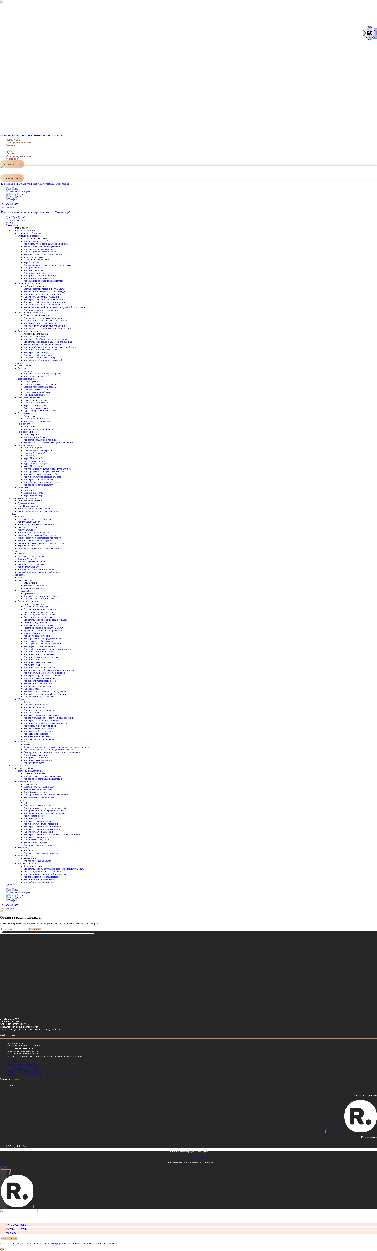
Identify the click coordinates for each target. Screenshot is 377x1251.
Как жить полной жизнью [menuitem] (37, 736)
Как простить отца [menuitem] (33, 267)
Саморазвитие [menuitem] (19, 363)
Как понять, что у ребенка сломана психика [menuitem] (46, 243)
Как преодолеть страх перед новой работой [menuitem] (45, 810)
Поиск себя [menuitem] (17, 575)
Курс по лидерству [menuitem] (33, 495)
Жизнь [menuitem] (21, 699)
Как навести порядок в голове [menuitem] (39, 696)
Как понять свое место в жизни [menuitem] (39, 667)
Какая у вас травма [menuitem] (27, 527)
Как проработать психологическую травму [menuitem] (39, 537)
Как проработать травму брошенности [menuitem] (37, 535)
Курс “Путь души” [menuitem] (33, 458)
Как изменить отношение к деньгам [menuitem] (36, 569)
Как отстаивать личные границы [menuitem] (40, 439)
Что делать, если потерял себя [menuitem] (38, 617)
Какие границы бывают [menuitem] (36, 437)
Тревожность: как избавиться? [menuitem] (39, 786)
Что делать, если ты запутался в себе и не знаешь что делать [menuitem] (54, 869)
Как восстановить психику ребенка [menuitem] (41, 249)
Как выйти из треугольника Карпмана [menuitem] (43, 778)
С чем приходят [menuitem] (14, 225)
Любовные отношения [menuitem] (29, 283)
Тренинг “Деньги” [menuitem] (27, 559)
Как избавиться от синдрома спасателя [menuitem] (43, 482)
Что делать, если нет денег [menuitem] (31, 556)
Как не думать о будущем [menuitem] (36, 839)
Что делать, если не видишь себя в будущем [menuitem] (45, 620)
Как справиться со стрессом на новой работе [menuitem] (46, 808)
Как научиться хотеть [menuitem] (34, 763)
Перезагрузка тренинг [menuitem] (35, 461)
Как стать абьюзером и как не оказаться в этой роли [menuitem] (50, 347)
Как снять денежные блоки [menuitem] (31, 561)
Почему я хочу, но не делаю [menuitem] (37, 622)
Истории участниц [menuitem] (15, 220)
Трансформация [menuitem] (26, 379)
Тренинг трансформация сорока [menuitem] (40, 384)
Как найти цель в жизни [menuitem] (36, 704)
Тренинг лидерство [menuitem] (33, 492)
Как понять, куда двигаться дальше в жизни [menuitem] (46, 723)
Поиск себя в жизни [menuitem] (28, 601)
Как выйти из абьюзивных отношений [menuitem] (43, 360)
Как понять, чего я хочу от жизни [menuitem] (40, 726)
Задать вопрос (7, 207)
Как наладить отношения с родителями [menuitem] (43, 281)
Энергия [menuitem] (22, 368)
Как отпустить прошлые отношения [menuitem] (42, 304)
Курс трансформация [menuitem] (34, 394)
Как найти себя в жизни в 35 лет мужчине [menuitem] (45, 691)
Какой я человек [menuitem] (32, 633)
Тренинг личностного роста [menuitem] (38, 450)
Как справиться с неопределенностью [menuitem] (43, 638)
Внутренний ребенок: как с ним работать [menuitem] (38, 548)
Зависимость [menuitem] (24, 855)
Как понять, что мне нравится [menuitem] (39, 651)
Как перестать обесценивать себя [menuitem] (40, 474)
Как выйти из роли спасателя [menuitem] (38, 485)
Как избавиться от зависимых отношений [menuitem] (45, 326)
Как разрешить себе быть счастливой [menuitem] (42, 643)
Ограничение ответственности (22, 1053)
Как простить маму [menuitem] (33, 270)
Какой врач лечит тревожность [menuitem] (39, 789)
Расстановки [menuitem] (24, 413)
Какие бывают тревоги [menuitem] (35, 792)
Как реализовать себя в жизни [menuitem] (39, 728)
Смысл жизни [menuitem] (25, 580)
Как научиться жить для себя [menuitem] (38, 686)
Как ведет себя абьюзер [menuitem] (35, 336)
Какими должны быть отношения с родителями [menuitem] (48, 265)
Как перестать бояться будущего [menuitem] (40, 837)
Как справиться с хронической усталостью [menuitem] (45, 874)
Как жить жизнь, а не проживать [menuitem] (40, 739)
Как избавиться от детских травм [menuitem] (34, 540)
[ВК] (12, 188)
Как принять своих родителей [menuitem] (39, 278)
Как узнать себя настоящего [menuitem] (38, 635)
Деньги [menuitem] (15, 551)
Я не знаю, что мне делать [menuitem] (37, 606)
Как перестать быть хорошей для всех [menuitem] (42, 477)
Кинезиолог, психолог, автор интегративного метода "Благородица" (32, 135)
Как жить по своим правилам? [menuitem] (39, 625)
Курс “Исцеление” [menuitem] (27, 545)
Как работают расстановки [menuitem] (37, 421)
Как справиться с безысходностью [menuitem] (41, 876)
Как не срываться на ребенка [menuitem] (38, 241)
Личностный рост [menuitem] (27, 445)
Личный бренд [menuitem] (25, 424)
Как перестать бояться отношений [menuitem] (41, 824)
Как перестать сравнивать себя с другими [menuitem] (44, 673)
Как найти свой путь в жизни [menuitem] (38, 731)
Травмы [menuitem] (16, 514)
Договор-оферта (14, 1043)
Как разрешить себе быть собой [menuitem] (39, 646)
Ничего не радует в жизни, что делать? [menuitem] (43, 628)
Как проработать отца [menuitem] (35, 273)
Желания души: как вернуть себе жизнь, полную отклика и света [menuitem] (56, 747)
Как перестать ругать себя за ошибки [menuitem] (42, 675)
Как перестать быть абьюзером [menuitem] (39, 355)
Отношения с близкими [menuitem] (24, 230)
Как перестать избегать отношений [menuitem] (41, 296)
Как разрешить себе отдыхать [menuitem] (38, 641)
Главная (10, 1085)
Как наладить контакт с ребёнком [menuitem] (40, 251)
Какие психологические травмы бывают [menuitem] (38, 524)
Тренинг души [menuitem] (31, 455)
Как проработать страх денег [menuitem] (32, 564)
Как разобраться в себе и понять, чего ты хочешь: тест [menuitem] (51, 649)
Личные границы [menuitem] (26, 432)
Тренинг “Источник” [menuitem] (34, 453)
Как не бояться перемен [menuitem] (35, 842)
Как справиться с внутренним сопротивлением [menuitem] (47, 469)
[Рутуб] (14, 196)
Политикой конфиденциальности (57, 1243)
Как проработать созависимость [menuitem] (40, 323)
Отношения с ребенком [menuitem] (29, 236)
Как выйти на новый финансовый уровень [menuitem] (39, 572)
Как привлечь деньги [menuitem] (28, 567)
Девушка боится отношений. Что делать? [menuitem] (44, 289)
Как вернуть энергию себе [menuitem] (37, 376)
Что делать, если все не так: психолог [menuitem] (42, 871)
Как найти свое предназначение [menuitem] (34, 508)
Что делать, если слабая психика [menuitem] (40, 614)
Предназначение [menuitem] (26, 503)
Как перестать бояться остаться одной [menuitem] (43, 826)
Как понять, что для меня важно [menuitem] (40, 654)
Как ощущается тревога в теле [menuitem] (39, 797)
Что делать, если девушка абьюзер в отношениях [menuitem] (48, 341)
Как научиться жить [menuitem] (34, 707)
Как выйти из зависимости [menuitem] (37, 861)
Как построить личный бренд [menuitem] (38, 429)
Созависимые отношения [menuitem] (30, 312)
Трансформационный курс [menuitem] (37, 392)
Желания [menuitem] (22, 741)
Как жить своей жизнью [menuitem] (36, 733)
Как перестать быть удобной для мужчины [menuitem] (45, 302)
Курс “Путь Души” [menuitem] (15, 217)
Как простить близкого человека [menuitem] (34, 532)
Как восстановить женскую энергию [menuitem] (42, 373)
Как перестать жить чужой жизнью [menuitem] (41, 720)
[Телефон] (11, 199)
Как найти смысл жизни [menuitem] (36, 585)
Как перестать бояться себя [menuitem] (37, 821)
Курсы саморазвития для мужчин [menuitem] (40, 410)
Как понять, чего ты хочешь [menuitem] (38, 760)
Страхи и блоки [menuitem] (20, 765)
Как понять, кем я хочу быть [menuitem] (38, 662)
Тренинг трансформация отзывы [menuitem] (40, 387)
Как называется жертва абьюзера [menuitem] (40, 357)
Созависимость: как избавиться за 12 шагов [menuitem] (45, 320)
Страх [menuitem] (21, 800)
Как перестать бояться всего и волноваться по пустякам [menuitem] (52, 834)
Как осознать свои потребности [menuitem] (39, 678)
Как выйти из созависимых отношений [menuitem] (43, 318)
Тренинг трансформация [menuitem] (36, 389)
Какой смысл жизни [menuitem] (34, 588)
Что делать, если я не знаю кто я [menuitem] (40, 612)
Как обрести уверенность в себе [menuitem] (40, 681)
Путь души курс (16, 1224)
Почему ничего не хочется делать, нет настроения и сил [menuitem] (52, 752)
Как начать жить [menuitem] (32, 712)
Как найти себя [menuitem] (31, 688)
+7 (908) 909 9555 (9, 204)
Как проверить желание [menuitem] (36, 757)
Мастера (11, 1232)
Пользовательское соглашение (22, 1051)
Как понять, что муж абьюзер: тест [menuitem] (41, 349)
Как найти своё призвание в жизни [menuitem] (41, 596)
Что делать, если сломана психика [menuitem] (35, 519)
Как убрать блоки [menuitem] (26, 530)
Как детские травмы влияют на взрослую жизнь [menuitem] (42, 543)
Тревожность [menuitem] (24, 781)
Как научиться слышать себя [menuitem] (38, 683)
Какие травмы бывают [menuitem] (29, 522)
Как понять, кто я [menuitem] (32, 659)
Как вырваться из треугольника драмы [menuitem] (43, 776)
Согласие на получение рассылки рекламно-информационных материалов (44, 1056)
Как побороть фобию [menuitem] (34, 816)
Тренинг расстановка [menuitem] (34, 418)
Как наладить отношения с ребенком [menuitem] (42, 246)
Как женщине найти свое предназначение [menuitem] (39, 511)
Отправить (34, 929)
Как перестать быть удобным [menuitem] (38, 479)
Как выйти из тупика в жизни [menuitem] (39, 882)
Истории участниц (17, 1229)
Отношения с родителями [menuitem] (31, 257)
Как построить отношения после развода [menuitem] (44, 291)
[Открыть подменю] (37, 231)
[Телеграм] (18, 191)
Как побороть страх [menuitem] (33, 818)
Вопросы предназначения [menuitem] (25, 498)
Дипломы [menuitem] (11, 884)
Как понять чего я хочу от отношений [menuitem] (43, 294)
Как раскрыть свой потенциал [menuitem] (39, 598)
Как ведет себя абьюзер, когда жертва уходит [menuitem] (46, 339)
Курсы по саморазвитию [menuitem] (36, 405)
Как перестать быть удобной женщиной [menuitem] (44, 299)
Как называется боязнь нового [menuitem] (39, 845)
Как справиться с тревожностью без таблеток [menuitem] (46, 794)
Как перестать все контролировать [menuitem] (41, 853)
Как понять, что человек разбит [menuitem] (39, 879)
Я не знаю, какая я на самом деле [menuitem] (40, 609)
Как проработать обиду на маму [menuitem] (40, 275)
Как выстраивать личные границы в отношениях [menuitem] (48, 442)
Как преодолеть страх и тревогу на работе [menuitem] (45, 813)
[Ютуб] (14, 194)
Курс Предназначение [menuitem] (29, 506)
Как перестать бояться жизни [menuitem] (38, 831)
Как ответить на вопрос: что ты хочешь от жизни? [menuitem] (49, 718)
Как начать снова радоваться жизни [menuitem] (41, 715)
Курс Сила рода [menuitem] (31, 262)
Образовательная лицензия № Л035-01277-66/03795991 (188, 1157)
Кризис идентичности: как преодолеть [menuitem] (43, 630)
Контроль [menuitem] (22, 847)
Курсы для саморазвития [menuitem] (36, 408)
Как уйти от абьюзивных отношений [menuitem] (42, 344)
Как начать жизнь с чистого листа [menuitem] (41, 710)
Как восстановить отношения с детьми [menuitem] (43, 254)
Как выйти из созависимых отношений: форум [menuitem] (47, 328)
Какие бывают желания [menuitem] (35, 755)
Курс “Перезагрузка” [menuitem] (34, 466)
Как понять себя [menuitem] (32, 665)
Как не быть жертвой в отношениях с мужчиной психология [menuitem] (54, 307)
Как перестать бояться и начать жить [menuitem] (42, 829)
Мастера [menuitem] (10, 222)
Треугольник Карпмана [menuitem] (29, 771)
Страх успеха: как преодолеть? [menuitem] (39, 805)
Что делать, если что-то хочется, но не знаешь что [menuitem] (48, 749)
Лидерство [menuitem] (23, 487)
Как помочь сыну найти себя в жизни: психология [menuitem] (49, 670)
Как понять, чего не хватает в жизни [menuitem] (42, 657)
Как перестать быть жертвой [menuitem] (38, 352)
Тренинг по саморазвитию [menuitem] (37, 402)
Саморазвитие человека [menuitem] (30, 397)
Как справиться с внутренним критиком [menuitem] (44, 471)
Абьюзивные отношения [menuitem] (30, 331)
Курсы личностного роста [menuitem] (37, 463)
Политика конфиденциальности (22, 1048)
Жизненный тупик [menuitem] (27, 863)
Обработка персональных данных (23, 1045)
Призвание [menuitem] (23, 590)
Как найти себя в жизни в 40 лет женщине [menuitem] (45, 694)
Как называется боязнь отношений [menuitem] (41, 310)
